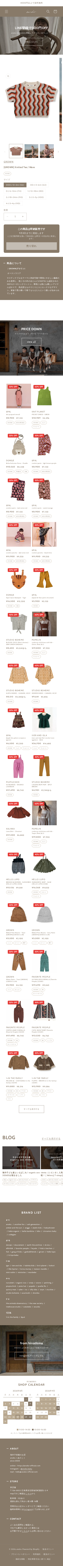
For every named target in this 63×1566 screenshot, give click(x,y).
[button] (6, 11)
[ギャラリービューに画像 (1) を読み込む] (16, 151)
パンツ (9, 989)
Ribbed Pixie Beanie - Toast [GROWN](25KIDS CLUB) (15, 934)
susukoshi (26, 1293)
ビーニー (17, 943)
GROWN (9, 161)
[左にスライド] (4, 151)
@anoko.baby (26, 1469)
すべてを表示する (31, 1109)
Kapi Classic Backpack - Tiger (16, 598)
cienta (44, 1180)
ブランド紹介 (54, 1183)
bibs (38, 1231)
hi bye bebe (14, 1255)
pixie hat (22, 1286)
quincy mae (11, 1290)
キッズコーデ (21, 1183)
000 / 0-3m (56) (16, 185)
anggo (27, 1228)
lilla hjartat (13, 1269)
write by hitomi (23, 1180)
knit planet (42, 1266)
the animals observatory (16, 1303)
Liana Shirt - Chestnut (14, 831)
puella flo (42, 1286)
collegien (12, 1235)
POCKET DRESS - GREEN (40, 414)
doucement (19, 1245)
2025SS (10, 652)
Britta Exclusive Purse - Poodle (17, 463)
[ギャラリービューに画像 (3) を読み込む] (47, 151)
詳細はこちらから (31, 42)
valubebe (27, 1307)
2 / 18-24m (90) (15, 198)
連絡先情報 (20, 1559)
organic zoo (12, 1180)
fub (7, 1252)
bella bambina (28, 1231)
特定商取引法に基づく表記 (39, 1559)
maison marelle (40, 1269)
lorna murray (25, 1269)
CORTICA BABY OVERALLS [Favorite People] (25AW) (15, 1031)
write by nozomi (54, 1180)
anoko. (9, 1224)
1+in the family (12, 1317)
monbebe (32, 1272)
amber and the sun (14, 1228)
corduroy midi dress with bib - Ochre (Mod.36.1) (42, 643)
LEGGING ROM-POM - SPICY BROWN (42, 785)
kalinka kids (30, 1266)
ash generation (33, 1224)
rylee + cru (23, 1290)
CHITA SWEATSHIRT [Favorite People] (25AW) (42, 1031)
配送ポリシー (49, 1554)
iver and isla (17, 1266)
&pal (23, 1317)
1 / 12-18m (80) (37, 191)
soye (42, 1290)
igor (7, 1266)
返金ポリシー (48, 1549)
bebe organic (14, 1231)
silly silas (33, 1290)
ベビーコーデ (32, 1183)
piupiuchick (11, 1286)
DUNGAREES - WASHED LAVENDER (15, 785)
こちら (28, 1494)
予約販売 (18, 471)
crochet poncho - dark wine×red (17, 553)
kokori (52, 1266)
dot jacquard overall (13, 414)
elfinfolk (9, 1248)
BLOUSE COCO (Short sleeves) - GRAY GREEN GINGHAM (18, 643)
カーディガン (11, 1095)
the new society (36, 1303)
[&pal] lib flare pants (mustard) (43, 598)
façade (34, 1248)
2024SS (7, 173)
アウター (23, 1091)
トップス (49, 1040)
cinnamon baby (50, 1231)
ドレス (44, 422)
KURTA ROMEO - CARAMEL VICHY (18, 693)
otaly (31, 1283)
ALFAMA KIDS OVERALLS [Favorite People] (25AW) (44, 980)
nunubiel (10, 1283)
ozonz (38, 1283)
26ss (5, 1180)
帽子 (24, 943)
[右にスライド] (58, 151)
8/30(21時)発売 (20, 422)
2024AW (10, 422)
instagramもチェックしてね (31, 1356)
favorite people (22, 1248)
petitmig (47, 1283)
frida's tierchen (46, 1248)
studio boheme (12, 1293)
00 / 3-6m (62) (39, 185)
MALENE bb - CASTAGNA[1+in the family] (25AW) (18, 1082)
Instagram (28, 1509)
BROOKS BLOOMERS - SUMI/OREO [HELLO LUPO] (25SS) (18, 883)
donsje (9, 1245)
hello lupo (51, 1252)
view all (31, 341)
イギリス (34, 1180)
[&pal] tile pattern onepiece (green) (16, 739)
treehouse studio (13, 1307)
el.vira (47, 1245)
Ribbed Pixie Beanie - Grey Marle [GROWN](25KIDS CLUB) (43, 934)
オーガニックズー (9, 1183)
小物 (26, 471)
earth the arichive (34, 1245)
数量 (6, 210)
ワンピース (36, 426)
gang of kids (17, 1252)
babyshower (49, 1228)
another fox (20, 1224)
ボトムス (17, 989)
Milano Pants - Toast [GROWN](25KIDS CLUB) (17, 980)
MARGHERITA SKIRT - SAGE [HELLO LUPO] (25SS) (41, 883)
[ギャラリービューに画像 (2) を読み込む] (31, 151)
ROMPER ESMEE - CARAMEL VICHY (44, 693)
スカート (44, 892)
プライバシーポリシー (20, 1554)
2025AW (35, 989)
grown (41, 1252)
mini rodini (11, 1272)
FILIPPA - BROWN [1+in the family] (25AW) (44, 1082)
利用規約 (37, 1554)
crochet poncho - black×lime (42, 553)
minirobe (22, 1272)
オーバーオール (37, 993)
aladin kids (37, 1228)
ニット (9, 943)
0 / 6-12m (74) (15, 191)
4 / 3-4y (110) (14, 204)
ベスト (9, 1099)
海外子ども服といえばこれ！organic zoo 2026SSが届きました (21, 1173)
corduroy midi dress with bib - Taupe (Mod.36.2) (42, 832)
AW (43, 989)
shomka (36, 1293)
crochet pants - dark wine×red (16, 508)
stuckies (50, 1290)
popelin (32, 1286)
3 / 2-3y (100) (37, 198)
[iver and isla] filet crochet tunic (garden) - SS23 (43, 739)
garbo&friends (31, 1252)
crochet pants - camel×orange (42, 508)
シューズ (44, 1183)
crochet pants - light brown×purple (44, 463)
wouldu (37, 1307)
